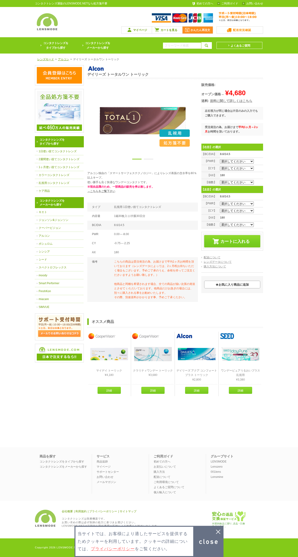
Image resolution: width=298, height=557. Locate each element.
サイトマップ (128, 511)
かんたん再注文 (200, 30)
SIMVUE (44, 307)
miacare (44, 299)
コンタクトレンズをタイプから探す (62, 461)
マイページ (140, 30)
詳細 (109, 390)
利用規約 (81, 511)
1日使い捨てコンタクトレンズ (58, 151)
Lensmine (217, 477)
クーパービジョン (50, 228)
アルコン (44, 235)
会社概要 (67, 511)
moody (43, 275)
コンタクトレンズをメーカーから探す (97, 45)
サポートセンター (108, 471)
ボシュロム (46, 243)
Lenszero (217, 466)
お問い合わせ (254, 3)
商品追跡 (102, 461)
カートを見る (169, 30)
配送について (212, 257)
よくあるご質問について (169, 487)
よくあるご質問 (240, 45)
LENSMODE (219, 461)
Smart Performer (49, 283)
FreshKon (45, 291)
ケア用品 (44, 190)
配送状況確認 (242, 30)
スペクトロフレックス (53, 267)
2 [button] (148, 160)
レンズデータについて (218, 261)
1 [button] (137, 160)
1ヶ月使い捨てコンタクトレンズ (59, 167)
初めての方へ (204, 3)
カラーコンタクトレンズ (54, 175)
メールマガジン (106, 482)
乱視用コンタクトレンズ (54, 183)
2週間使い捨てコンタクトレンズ (59, 159)
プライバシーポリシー (103, 511)
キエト (43, 212)
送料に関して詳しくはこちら (231, 101)
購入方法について (215, 266)
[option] (142, 120)
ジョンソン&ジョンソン (53, 220)
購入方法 (159, 471)
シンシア (44, 251)
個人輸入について (165, 492)
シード (43, 259)
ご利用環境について (166, 482)
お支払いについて (165, 466)
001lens (216, 471)
